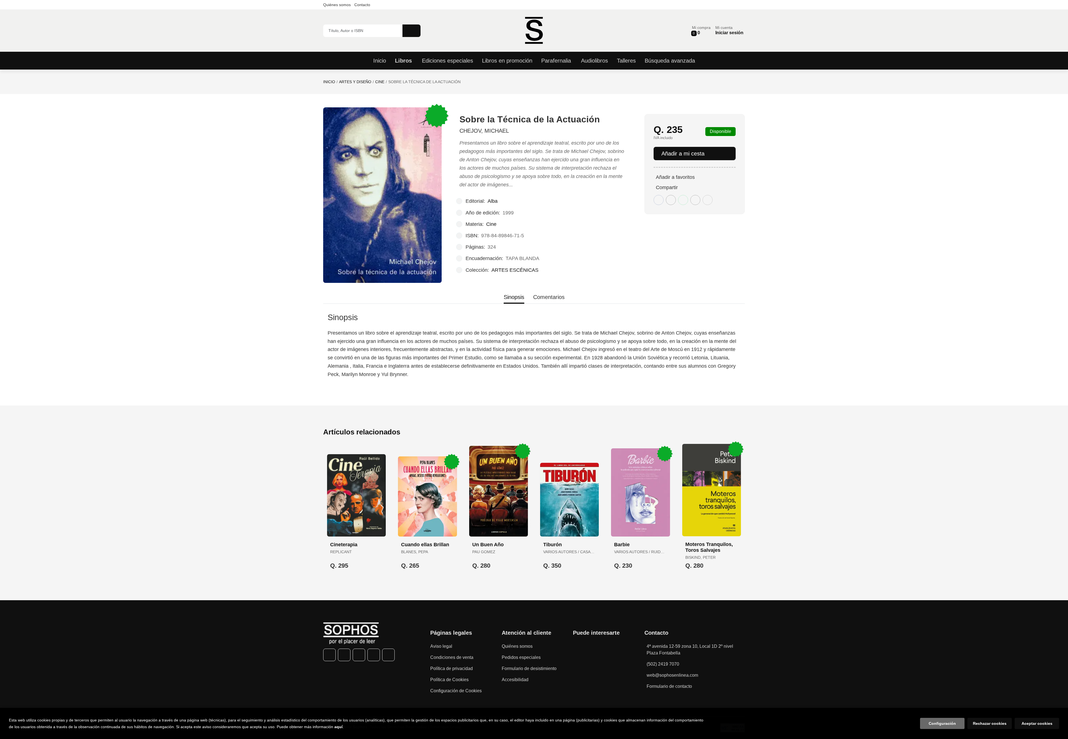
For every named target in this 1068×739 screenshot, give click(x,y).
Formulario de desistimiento (529, 668)
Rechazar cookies (990, 723)
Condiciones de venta (451, 657)
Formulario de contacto (669, 686)
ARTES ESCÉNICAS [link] (514, 270)
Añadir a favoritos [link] (675, 177)
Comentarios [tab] (549, 297)
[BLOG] (388, 655)
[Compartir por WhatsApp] (683, 200)
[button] (701, 30)
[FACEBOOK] (329, 655)
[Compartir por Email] (695, 200)
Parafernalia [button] (556, 61)
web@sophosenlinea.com (672, 675)
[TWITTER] (344, 655)
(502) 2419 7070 (663, 664)
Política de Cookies (449, 679)
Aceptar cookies (1037, 723)
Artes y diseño (355, 82)
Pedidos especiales (521, 657)
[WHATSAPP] (373, 655)
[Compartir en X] (671, 200)
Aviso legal (441, 646)
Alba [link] (493, 201)
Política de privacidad (451, 668)
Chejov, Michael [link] (484, 131)
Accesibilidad (515, 679)
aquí (338, 727)
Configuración (942, 723)
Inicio (329, 82)
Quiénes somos (337, 5)
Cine (379, 82)
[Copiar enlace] (708, 200)
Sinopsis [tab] (514, 297)
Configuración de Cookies (456, 690)
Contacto (362, 5)
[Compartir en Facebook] (659, 200)
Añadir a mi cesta (682, 153)
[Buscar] (411, 30)
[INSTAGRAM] (359, 655)
